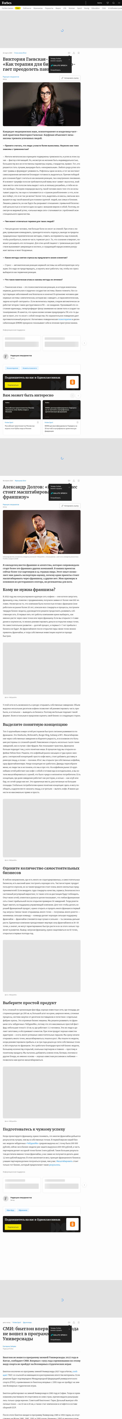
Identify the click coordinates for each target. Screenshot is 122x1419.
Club (104, 8)
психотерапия (64, 319)
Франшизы (38, 8)
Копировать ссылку (71, 78)
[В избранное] (38, 338)
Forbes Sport (9, 422)
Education (96, 8)
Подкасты (49, 8)
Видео (58, 8)
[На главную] (6, 3)
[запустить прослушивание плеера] (69, 53)
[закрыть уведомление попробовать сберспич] (69, 60)
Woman (72, 8)
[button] (119, 3)
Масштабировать (64, 1161)
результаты (54, 1164)
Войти (99, 3)
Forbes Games (10, 8)
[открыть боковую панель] (108, 3)
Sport (79, 8)
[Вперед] (84, 343)
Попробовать (56, 70)
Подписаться (13, 385)
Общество (8, 1264)
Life (64, 8)
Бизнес (47, 1264)
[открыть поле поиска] (113, 3)
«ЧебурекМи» (32, 1143)
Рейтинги (27, 8)
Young (86, 8)
